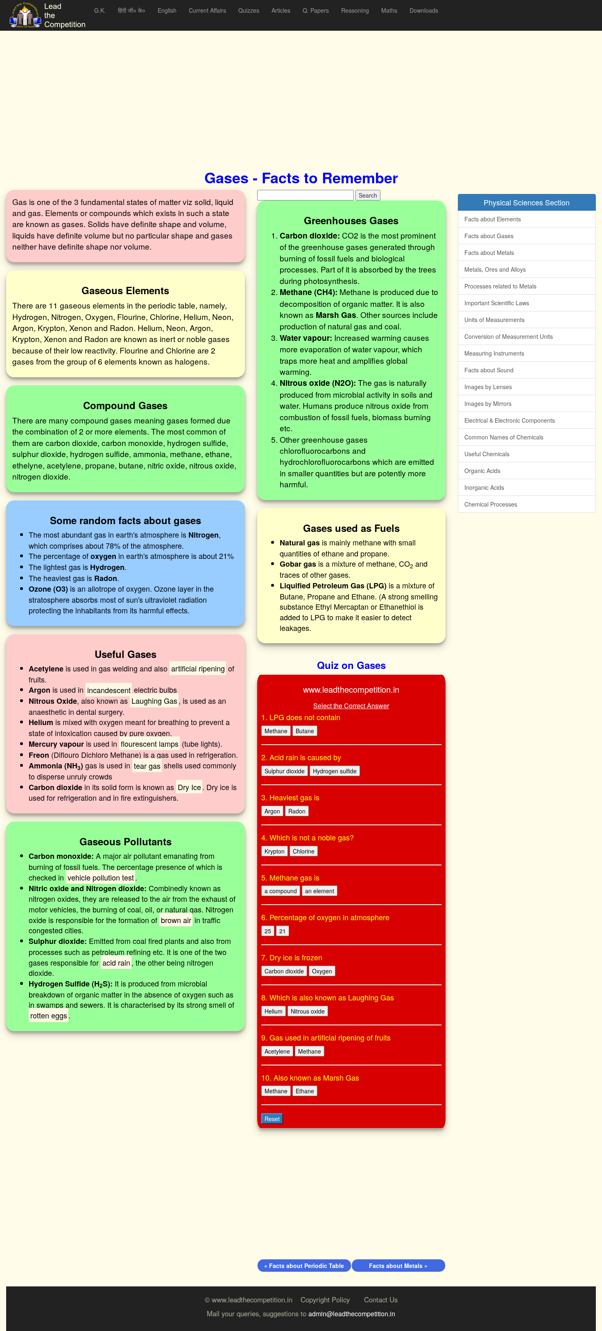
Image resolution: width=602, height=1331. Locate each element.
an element (319, 891)
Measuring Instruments (494, 353)
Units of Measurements (494, 319)
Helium (274, 1011)
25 (268, 931)
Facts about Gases (489, 236)
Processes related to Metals (500, 286)
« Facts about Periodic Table (304, 1265)
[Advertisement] (252, 90)
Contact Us (381, 1299)
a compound (281, 891)
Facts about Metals (489, 252)
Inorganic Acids (484, 487)
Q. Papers (316, 10)
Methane (276, 731)
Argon (272, 811)
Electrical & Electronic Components (509, 420)
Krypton (275, 851)
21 (282, 931)
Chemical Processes (490, 504)
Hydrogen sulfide (335, 771)
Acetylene (277, 1051)
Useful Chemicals (486, 454)
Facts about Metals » (398, 1265)
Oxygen (322, 971)
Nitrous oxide (308, 1011)
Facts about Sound (489, 370)
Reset (272, 1119)
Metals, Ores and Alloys (495, 269)
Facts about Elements (492, 219)
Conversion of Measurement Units (508, 336)
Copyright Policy (325, 1299)
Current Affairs (207, 10)
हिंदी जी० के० (131, 10)
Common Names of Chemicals (503, 437)
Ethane (305, 1091)
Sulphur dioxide (285, 771)
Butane (305, 731)
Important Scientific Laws (496, 303)
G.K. (100, 10)
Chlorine (304, 851)
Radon (297, 811)
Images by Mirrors (487, 403)
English (167, 10)
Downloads (424, 10)
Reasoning (355, 10)
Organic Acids (482, 470)
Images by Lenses (488, 387)
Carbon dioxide (284, 971)
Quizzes (248, 10)
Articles (281, 10)
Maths (389, 10)
